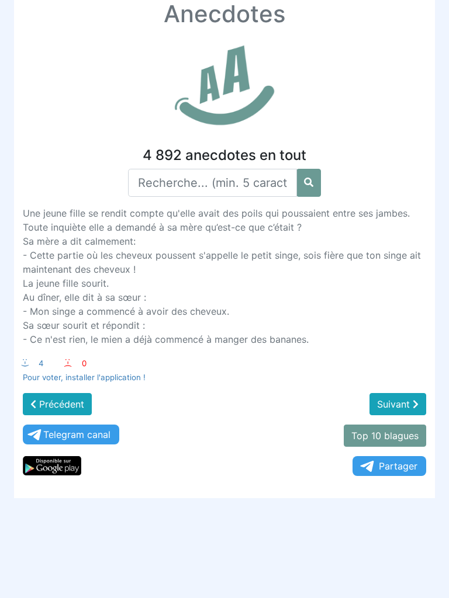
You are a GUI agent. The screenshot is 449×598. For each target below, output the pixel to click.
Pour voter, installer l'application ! (84, 377)
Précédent (60, 404)
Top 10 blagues (385, 435)
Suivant (395, 404)
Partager (398, 466)
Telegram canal (76, 434)
